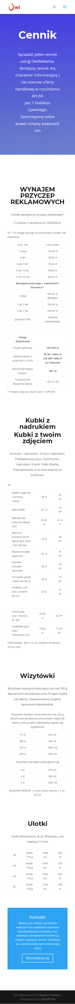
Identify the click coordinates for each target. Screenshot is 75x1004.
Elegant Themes (49, 995)
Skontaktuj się (37, 958)
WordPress (48, 999)
